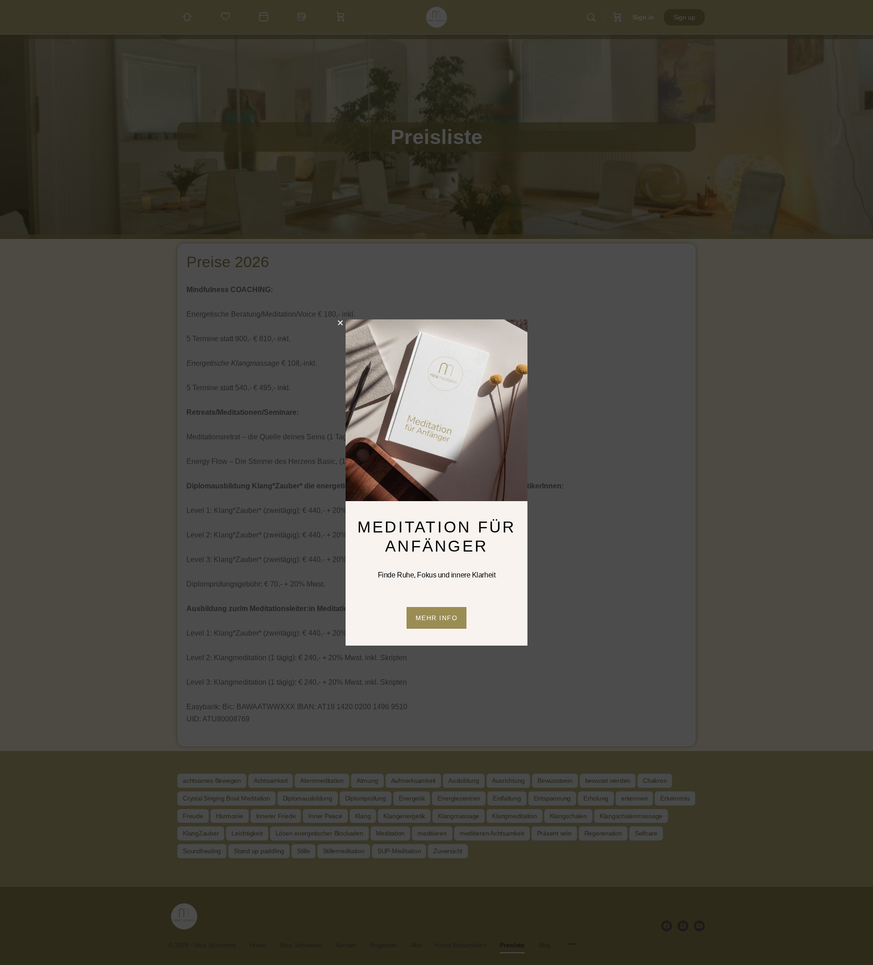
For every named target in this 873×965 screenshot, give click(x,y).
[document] (436, 482)
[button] (340, 322)
